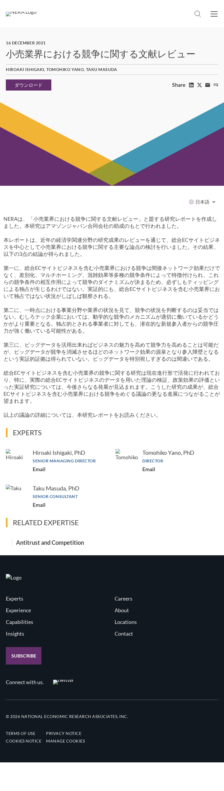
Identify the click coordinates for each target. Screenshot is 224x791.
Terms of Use (20, 733)
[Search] (198, 14)
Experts (14, 598)
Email (39, 469)
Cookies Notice (23, 740)
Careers (123, 598)
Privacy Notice (63, 733)
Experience (18, 610)
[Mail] (207, 85)
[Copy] (216, 85)
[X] (199, 85)
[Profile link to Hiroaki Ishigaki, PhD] (16, 459)
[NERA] (21, 14)
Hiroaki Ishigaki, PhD (59, 452)
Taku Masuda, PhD (56, 488)
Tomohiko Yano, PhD (168, 452)
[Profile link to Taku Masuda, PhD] (16, 495)
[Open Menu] (214, 14)
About (122, 610)
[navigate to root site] (14, 577)
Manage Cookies (65, 740)
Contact (124, 633)
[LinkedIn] (191, 85)
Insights (15, 633)
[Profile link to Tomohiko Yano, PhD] (127, 460)
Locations (126, 622)
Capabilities (19, 622)
